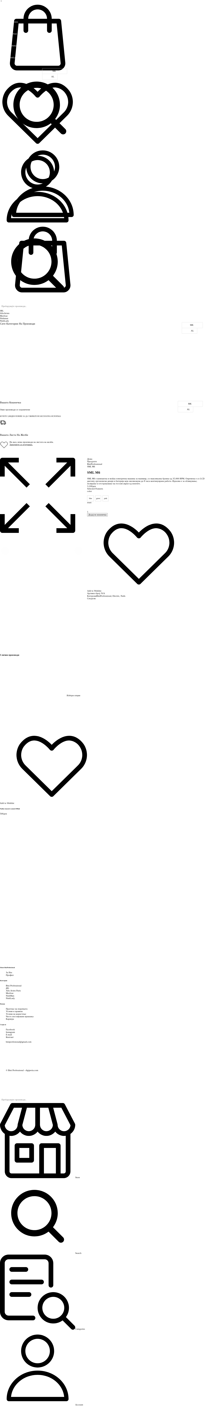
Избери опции (73, 695)
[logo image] (22, 3)
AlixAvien (4, 313)
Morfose (4, 316)
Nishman (4, 318)
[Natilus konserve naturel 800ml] (33, 695)
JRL (2, 311)
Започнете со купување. (21, 444)
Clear (147, 506)
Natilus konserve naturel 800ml (10, 809)
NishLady (4, 321)
